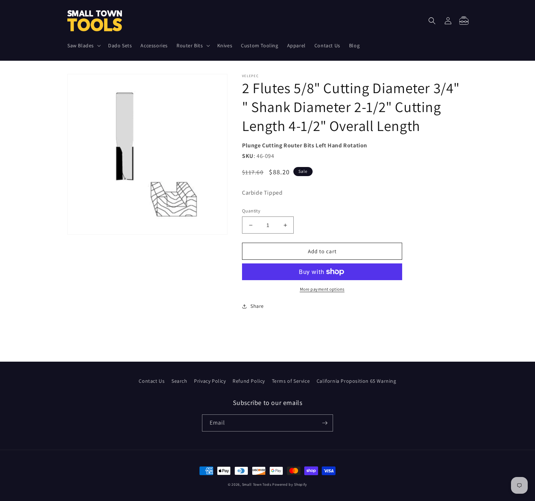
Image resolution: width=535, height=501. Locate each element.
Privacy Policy (210, 381)
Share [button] (257, 306)
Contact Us (152, 381)
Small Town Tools (257, 484)
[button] (83, 45)
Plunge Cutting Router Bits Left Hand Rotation (304, 145)
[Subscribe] (325, 423)
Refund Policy (249, 381)
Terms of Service (291, 381)
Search (179, 381)
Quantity (251, 211)
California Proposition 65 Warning (356, 381)
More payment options (322, 289)
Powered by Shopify (289, 484)
